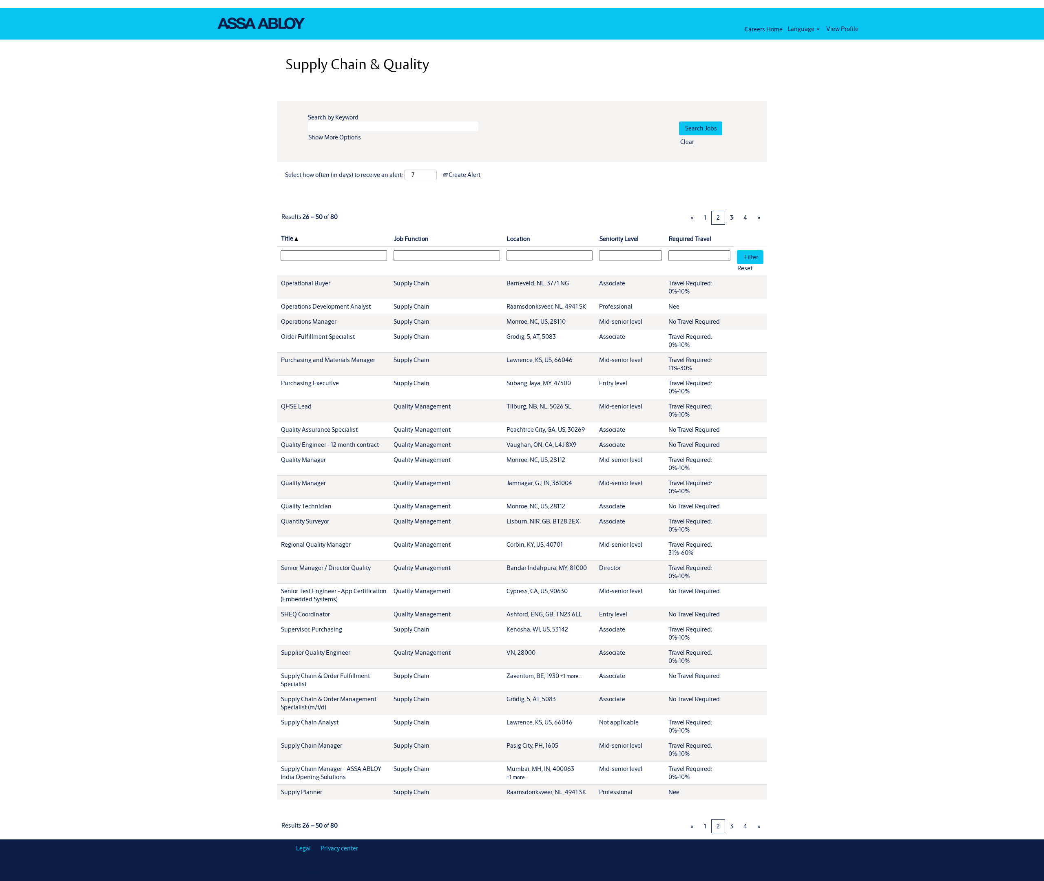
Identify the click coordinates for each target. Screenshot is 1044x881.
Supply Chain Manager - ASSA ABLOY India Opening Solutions (331, 773)
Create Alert (463, 175)
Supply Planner (301, 792)
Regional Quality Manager (316, 544)
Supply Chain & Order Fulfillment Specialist (325, 680)
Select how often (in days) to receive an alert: (344, 175)
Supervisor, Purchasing (311, 629)
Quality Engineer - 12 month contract (330, 444)
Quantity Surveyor (305, 521)
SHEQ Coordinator (305, 614)
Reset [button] (744, 268)
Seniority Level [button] (619, 239)
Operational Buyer (305, 283)
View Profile (842, 29)
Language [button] (801, 29)
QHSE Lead (296, 406)
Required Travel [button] (690, 239)
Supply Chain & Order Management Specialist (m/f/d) (328, 703)
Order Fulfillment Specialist (318, 336)
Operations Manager (308, 321)
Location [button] (518, 239)
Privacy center (339, 848)
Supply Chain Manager (311, 745)
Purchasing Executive (310, 383)
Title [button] (287, 238)
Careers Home (764, 29)
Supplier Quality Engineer (315, 652)
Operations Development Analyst (326, 306)
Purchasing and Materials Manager (328, 360)
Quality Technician (306, 506)
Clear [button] (687, 142)
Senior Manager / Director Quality (326, 568)
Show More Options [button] (334, 137)
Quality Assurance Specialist (319, 429)
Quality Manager (303, 460)
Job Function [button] (411, 239)
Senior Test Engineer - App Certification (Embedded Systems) (334, 595)
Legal (303, 848)
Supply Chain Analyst (309, 722)
